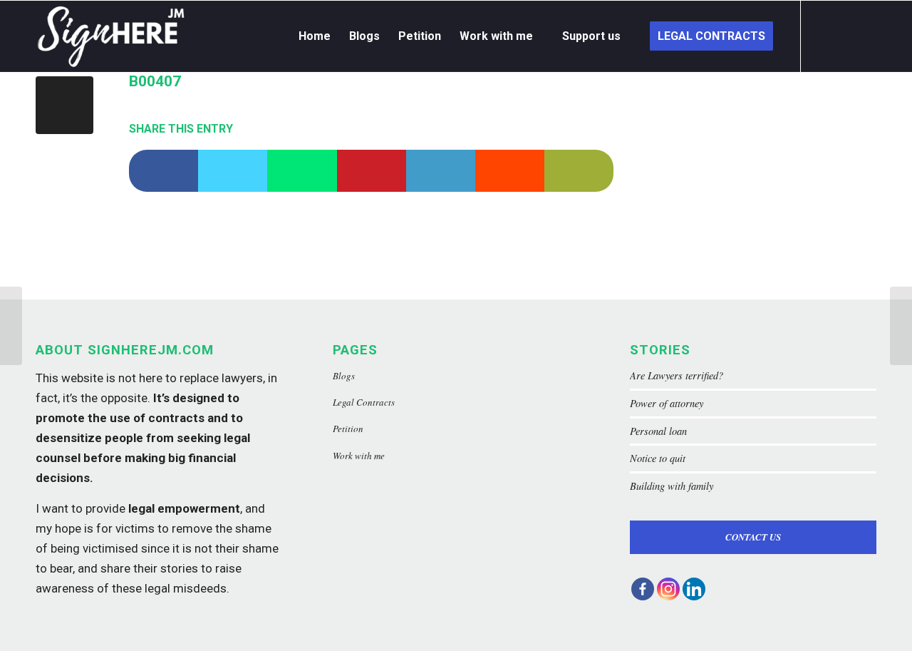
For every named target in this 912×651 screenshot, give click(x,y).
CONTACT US (753, 536)
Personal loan (658, 431)
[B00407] (64, 105)
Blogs (344, 375)
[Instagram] (668, 589)
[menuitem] (314, 36)
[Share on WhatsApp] (301, 171)
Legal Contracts (364, 402)
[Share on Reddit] (509, 171)
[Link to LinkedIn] (865, 35)
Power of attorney (666, 403)
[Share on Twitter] (232, 171)
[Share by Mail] (578, 171)
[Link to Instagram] (844, 35)
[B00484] (11, 326)
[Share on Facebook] (163, 171)
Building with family (671, 486)
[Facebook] (642, 589)
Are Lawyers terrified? (676, 375)
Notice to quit (657, 458)
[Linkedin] (694, 589)
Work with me (359, 455)
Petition (348, 428)
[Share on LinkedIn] (440, 171)
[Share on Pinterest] (371, 171)
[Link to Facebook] (823, 35)
